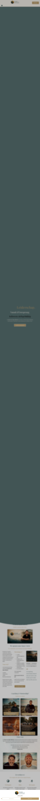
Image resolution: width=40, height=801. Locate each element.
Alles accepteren (30, 798)
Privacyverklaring (20, 796)
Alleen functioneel (11, 798)
